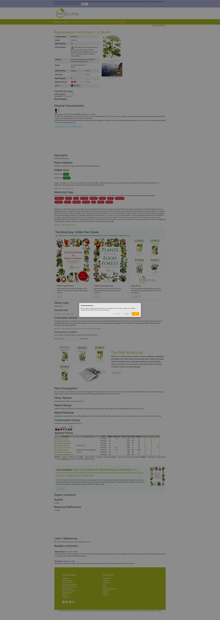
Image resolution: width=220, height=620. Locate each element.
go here (88, 542)
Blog (116, 22)
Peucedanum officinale (62, 445)
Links (104, 586)
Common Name (88, 436)
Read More (61, 489)
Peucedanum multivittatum (63, 443)
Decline (127, 314)
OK (135, 314)
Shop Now (135, 297)
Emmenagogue (120, 198)
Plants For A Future (61, 22)
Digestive (102, 198)
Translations (66, 597)
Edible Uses (66, 578)
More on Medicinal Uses (69, 225)
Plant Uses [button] (97, 22)
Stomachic (109, 202)
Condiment (66, 178)
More (59, 297)
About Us (106, 595)
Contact (105, 593)
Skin (93, 202)
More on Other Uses (67, 314)
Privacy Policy (117, 313)
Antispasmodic (59, 198)
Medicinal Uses (67, 580)
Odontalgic (86, 202)
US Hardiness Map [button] (76, 126)
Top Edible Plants (67, 589)
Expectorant (58, 202)
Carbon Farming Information (70, 328)
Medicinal (151, 436)
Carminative (84, 198)
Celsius (56, 339)
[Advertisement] (157, 64)
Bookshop (106, 580)
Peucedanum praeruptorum (63, 452)
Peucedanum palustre (61, 450)
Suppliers (111, 22)
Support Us (106, 582)
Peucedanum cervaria (61, 438)
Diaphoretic (93, 198)
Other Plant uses (67, 582)
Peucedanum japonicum (62, 441)
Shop (104, 22)
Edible (145, 436)
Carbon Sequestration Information (91, 328)
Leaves (66, 174)
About (90, 22)
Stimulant (101, 202)
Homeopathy (76, 202)
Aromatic (68, 198)
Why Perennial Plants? (69, 586)
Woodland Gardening (69, 584)
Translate (69, 96)
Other (157, 436)
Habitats (65, 595)
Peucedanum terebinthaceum (64, 454)
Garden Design (67, 593)
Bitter (76, 198)
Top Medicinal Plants (69, 591)
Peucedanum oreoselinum (63, 447)
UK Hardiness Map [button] (61, 126)
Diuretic (110, 198)
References (57, 188)
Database (74, 22)
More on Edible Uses (68, 188)
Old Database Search (110, 589)
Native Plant (83, 22)
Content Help (107, 578)
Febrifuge (68, 202)
